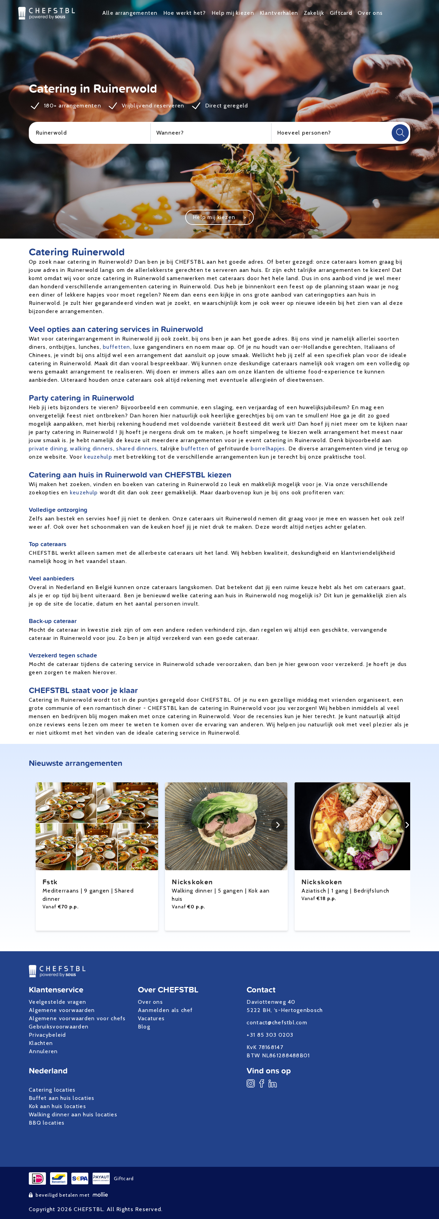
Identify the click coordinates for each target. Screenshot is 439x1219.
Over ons (370, 13)
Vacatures (151, 1018)
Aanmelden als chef (165, 1010)
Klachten (41, 1043)
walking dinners (91, 448)
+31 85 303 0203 (270, 1035)
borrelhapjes (268, 448)
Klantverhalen (279, 13)
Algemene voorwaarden (62, 1010)
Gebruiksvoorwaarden (58, 1026)
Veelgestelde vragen (57, 1002)
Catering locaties (52, 1089)
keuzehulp (98, 456)
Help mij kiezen (233, 13)
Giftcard (341, 13)
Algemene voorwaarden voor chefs (77, 1018)
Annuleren (43, 1051)
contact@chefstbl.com (277, 1022)
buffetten (116, 347)
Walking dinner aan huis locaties (73, 1114)
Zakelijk (314, 13)
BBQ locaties (46, 1122)
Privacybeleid (47, 1035)
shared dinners (136, 448)
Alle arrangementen (130, 13)
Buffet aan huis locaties (62, 1098)
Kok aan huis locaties (57, 1106)
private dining (48, 448)
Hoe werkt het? (184, 13)
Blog (144, 1026)
